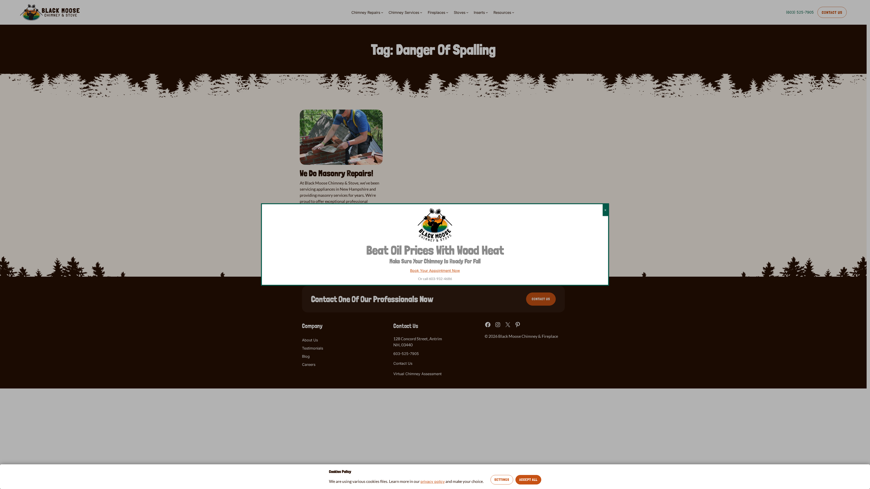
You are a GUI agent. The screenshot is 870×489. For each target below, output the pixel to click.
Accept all (528, 479)
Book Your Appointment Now (435, 270)
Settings (501, 479)
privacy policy (432, 481)
